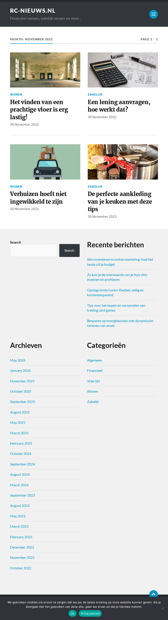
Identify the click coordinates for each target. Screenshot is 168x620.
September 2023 (22, 495)
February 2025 (21, 443)
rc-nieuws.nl (33, 10)
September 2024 (22, 464)
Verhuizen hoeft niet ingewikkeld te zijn (38, 198)
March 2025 (19, 433)
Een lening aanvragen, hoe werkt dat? (119, 106)
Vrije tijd (93, 381)
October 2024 (20, 453)
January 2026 (20, 370)
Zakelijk (95, 94)
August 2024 (20, 474)
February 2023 (21, 537)
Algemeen (94, 360)
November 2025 (22, 381)
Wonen (16, 94)
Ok (73, 613)
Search (15, 242)
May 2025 (17, 422)
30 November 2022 (24, 124)
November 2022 (22, 557)
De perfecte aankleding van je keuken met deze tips (120, 202)
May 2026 (17, 360)
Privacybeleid (90, 613)
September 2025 (22, 401)
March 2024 (19, 485)
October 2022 (20, 568)
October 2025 (20, 391)
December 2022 (22, 547)
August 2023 (20, 505)
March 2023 (19, 526)
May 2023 (17, 516)
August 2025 (20, 412)
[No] (162, 608)
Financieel (94, 370)
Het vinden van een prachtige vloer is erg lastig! (39, 110)
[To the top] (153, 594)
